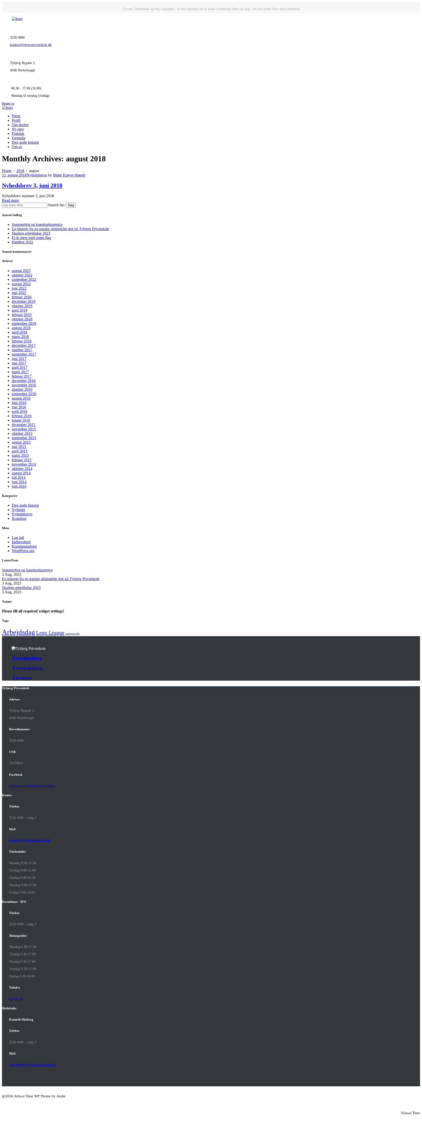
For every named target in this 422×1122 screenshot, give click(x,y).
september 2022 (24, 279)
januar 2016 (21, 420)
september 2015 (24, 438)
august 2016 (21, 398)
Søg (71, 205)
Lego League (50, 633)
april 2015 (19, 451)
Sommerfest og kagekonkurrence (37, 224)
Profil (16, 120)
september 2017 (24, 354)
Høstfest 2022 (22, 242)
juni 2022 (19, 288)
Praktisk (18, 133)
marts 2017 (20, 372)
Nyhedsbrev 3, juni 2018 (32, 185)
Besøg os (8, 103)
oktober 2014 (22, 469)
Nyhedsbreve (37, 175)
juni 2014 (19, 482)
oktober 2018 (22, 319)
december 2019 (23, 301)
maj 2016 (19, 407)
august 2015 (21, 442)
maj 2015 (19, 447)
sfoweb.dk (16, 999)
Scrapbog (19, 518)
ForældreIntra (27, 658)
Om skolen (20, 125)
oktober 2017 (22, 350)
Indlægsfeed (21, 542)
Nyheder (18, 510)
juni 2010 (19, 486)
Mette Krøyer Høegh (69, 175)
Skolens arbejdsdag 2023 (31, 233)
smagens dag (72, 633)
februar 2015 (22, 460)
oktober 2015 (22, 433)
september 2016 (24, 394)
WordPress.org (23, 551)
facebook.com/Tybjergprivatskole (32, 786)
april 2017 (19, 367)
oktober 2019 (22, 306)
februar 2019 (22, 315)
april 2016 (19, 411)
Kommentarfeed (24, 546)
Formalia (18, 138)
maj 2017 (19, 363)
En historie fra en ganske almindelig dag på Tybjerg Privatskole (60, 229)
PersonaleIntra (27, 668)
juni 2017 (19, 359)
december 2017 (23, 345)
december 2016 (23, 381)
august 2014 (21, 473)
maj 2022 (19, 293)
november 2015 (24, 429)
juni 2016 (19, 403)
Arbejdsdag (18, 632)
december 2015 (23, 425)
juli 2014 (18, 477)
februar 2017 (22, 376)
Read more (10, 200)
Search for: (56, 205)
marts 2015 (20, 455)
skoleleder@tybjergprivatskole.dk (32, 1065)
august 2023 (21, 271)
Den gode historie (25, 142)
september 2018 (24, 323)
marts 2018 (20, 337)
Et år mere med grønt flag (31, 238)
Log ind (18, 537)
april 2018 (19, 332)
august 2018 (21, 328)
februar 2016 (22, 416)
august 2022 (21, 284)
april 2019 (19, 310)
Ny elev (18, 129)
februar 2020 (22, 297)
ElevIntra (22, 677)
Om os (17, 147)
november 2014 (24, 464)
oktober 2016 (22, 389)
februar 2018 (22, 341)
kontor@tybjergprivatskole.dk (31, 45)
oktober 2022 (22, 275)
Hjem (16, 116)
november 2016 (24, 385)
